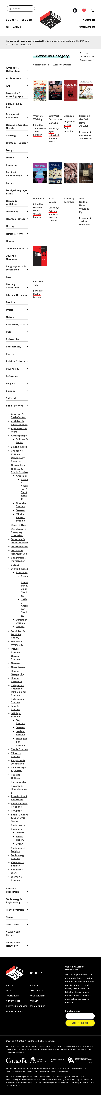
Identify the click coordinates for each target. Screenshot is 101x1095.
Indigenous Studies (17, 700)
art (8, 85)
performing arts (15, 324)
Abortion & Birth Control (18, 415)
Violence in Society (17, 864)
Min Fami (38, 198)
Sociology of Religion (18, 849)
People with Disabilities (18, 762)
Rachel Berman (37, 296)
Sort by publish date (87, 55)
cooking (11, 135)
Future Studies (15, 650)
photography (13, 346)
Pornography (18, 782)
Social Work (18, 825)
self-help (11, 398)
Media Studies (19, 749)
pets (8, 331)
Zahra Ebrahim (37, 133)
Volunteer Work (17, 871)
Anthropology (19, 435)
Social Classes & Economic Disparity (19, 818)
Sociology (16, 829)
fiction (10, 183)
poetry (10, 354)
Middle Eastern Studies (20, 517)
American (21, 475)
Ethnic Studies (19, 568)
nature (10, 317)
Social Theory (20, 838)
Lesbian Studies (20, 733)
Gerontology (18, 667)
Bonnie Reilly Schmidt (68, 128)
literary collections (12, 286)
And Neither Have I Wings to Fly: (84, 205)
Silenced (69, 115)
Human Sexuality (16, 680)
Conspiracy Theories (18, 459)
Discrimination (19, 546)
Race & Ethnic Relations (19, 805)
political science (15, 361)
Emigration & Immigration (18, 559)
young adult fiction (13, 933)
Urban (19, 843)
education (12, 165)
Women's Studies (16, 878)
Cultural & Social (22, 441)
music (9, 309)
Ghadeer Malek (38, 209)
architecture (13, 78)
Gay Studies (20, 722)
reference (12, 376)
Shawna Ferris (53, 140)
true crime (12, 924)
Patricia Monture (53, 212)
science (11, 391)
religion (10, 383)
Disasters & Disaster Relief (19, 541)
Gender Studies (15, 657)
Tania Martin (85, 138)
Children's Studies (17, 452)
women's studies (62, 64)
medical (11, 302)
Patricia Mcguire (53, 219)
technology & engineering (14, 901)
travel (9, 917)
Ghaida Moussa (37, 215)
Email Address (73, 1011)
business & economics (12, 116)
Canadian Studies (21, 504)
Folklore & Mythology (17, 643)
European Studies (21, 621)
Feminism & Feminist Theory (18, 634)
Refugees (16, 810)
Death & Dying (19, 525)
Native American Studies (24, 607)
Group (65, 1071)
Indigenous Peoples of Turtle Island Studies (18, 690)
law (8, 277)
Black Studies (19, 446)
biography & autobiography (15, 94)
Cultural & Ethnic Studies (19, 470)
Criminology (18, 465)
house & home (15, 233)
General (20, 510)
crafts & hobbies (16, 142)
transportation (15, 909)
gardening (12, 211)
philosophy (12, 339)
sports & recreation (12, 890)
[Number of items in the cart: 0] (93, 11)
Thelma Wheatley (84, 223)
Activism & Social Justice (19, 423)
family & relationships (14, 174)
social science (14, 405)
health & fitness (15, 218)
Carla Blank (85, 135)
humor (10, 241)
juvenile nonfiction (12, 257)
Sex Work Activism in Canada (55, 119)
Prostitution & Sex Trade (19, 798)
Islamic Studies (15, 708)
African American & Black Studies (24, 489)
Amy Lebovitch (54, 133)
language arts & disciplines (16, 268)
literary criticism (16, 295)
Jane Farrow (39, 128)
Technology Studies (17, 857)
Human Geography (17, 672)
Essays (15, 564)
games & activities (11, 202)
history (10, 226)
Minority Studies (16, 755)
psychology (12, 368)
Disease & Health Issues (19, 552)
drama (10, 157)
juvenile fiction (15, 248)
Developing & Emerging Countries (19, 532)
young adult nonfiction (13, 944)
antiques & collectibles (13, 69)
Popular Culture (15, 776)
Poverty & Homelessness (19, 789)
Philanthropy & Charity (18, 769)
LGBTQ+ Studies (16, 715)
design (10, 150)
